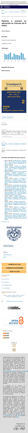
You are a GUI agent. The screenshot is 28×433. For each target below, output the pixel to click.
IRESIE (14, 295)
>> (8, 221)
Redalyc (20, 296)
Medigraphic (14, 296)
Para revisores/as (6, 288)
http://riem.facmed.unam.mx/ (10, 371)
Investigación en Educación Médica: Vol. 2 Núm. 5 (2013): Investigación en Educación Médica (15, 163)
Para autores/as (5, 282)
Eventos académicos (20, 196)
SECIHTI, (18, 295)
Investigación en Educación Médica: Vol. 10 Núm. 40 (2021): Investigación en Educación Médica (15, 188)
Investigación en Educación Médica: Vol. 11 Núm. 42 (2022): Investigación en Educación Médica (15, 218)
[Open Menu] (1, 6)
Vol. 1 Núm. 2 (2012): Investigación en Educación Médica (14, 12)
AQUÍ (17, 416)
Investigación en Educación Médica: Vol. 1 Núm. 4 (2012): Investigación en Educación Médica (15, 175)
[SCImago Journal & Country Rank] (14, 301)
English (5, 257)
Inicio (3, 10)
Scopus (5, 295)
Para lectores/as (5, 279)
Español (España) (7, 254)
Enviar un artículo (8, 245)
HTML (10, 117)
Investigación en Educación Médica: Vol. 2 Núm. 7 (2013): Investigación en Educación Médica (15, 182)
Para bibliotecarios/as (7, 285)
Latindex (10, 295)
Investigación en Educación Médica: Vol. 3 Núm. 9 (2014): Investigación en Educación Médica (15, 199)
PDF (5, 117)
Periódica (8, 296)
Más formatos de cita (7, 136)
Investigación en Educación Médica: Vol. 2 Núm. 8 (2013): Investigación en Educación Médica (15, 204)
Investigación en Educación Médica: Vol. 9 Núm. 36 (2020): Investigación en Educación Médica (15, 193)
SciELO (22, 295)
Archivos (23, 10)
